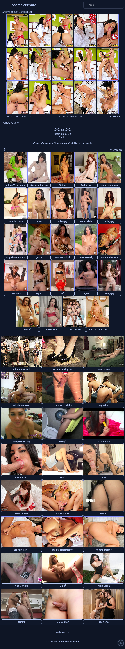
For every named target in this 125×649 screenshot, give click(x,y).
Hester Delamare (98, 329)
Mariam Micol (62, 257)
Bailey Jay (86, 185)
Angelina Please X (15, 257)
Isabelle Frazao (15, 221)
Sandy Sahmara (109, 185)
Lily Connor (63, 621)
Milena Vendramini (15, 185)
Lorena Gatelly (86, 257)
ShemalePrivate (24, 5)
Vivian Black (103, 441)
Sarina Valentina (39, 185)
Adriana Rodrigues (62, 369)
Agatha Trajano (104, 549)
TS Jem (86, 293)
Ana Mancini (21, 585)
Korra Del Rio (74, 329)
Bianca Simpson (109, 257)
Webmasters (62, 632)
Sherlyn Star (50, 329)
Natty (62, 441)
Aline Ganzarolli (21, 369)
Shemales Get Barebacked (17, 11)
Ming (62, 585)
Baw (104, 477)
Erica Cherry (21, 513)
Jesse (39, 257)
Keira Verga (104, 585)
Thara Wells (15, 293)
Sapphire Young (21, 441)
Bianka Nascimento (62, 549)
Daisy (27, 329)
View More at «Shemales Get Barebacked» (62, 143)
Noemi (103, 513)
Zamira (21, 621)
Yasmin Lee (104, 369)
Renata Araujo (23, 116)
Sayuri (39, 293)
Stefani (62, 185)
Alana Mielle (62, 513)
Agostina (103, 405)
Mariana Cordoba (63, 405)
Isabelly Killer (21, 549)
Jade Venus (103, 621)
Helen (39, 221)
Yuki (62, 477)
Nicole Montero (21, 405)
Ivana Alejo (86, 221)
